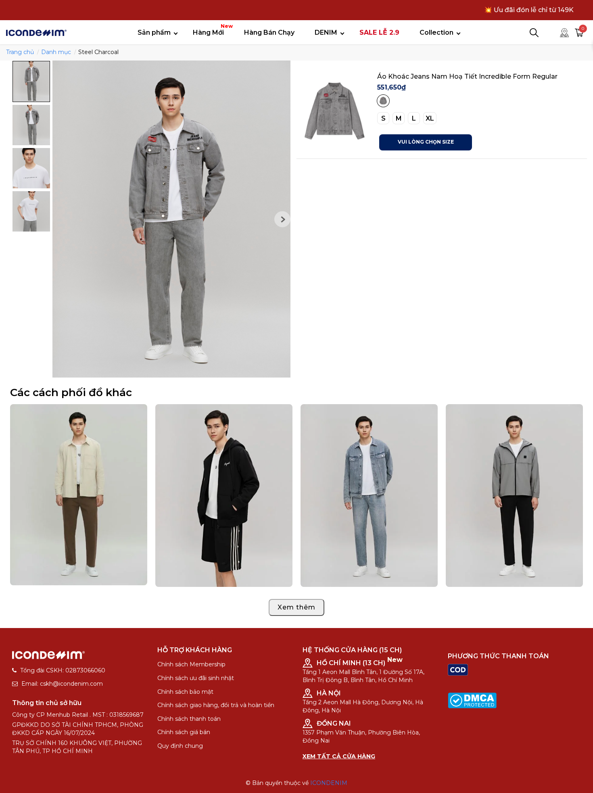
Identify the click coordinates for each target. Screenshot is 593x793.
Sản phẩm (154, 32)
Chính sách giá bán (183, 732)
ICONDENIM (328, 783)
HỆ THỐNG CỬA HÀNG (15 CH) (352, 650)
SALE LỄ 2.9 (379, 32)
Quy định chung (180, 745)
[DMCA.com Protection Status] (472, 699)
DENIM (326, 32)
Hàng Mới (211, 29)
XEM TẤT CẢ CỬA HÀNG (339, 756)
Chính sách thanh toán (189, 718)
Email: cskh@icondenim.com (62, 683)
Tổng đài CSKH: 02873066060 (62, 670)
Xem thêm (296, 607)
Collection (436, 32)
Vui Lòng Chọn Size (426, 142)
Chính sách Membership (191, 664)
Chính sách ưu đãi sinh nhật (195, 678)
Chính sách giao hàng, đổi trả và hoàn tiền (215, 705)
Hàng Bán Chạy (269, 32)
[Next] (282, 219)
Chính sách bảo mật (185, 691)
